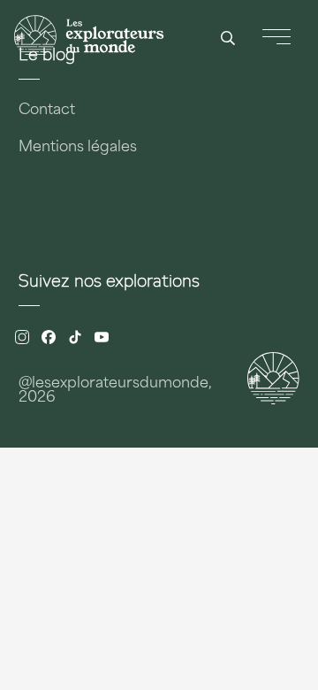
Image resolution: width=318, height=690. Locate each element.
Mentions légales (78, 148)
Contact (47, 111)
